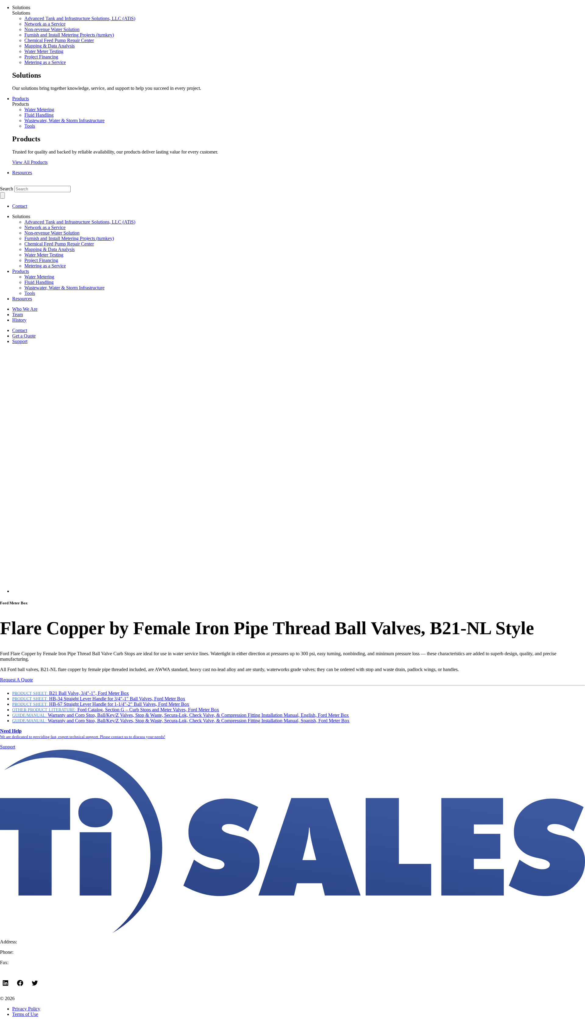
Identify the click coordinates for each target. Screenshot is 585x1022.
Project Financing (41, 56)
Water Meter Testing (43, 51)
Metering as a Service (45, 62)
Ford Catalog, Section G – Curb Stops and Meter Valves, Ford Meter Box (115, 709)
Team (17, 314)
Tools (29, 126)
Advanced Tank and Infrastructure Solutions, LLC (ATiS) (79, 18)
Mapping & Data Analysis (49, 45)
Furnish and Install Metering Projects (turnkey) (69, 34)
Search (6, 188)
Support (19, 341)
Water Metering (39, 109)
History (19, 320)
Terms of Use (25, 1014)
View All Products (30, 162)
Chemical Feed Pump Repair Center (59, 40)
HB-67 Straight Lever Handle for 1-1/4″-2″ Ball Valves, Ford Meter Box (100, 704)
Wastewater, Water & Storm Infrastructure (64, 120)
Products (20, 98)
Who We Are (24, 309)
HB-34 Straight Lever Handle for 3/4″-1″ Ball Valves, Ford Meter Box (98, 698)
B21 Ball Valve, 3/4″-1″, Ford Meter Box (70, 693)
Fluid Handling (39, 115)
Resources (22, 172)
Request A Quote (16, 679)
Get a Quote (24, 335)
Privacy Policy (26, 1008)
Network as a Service (45, 24)
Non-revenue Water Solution (52, 29)
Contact (19, 206)
